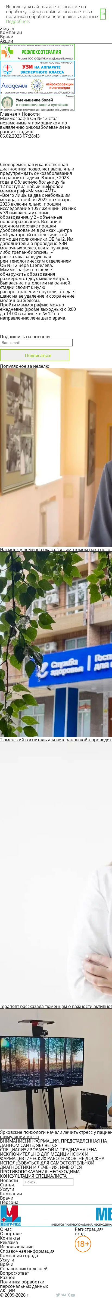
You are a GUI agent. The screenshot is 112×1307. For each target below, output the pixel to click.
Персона (9, 1202)
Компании (11, 32)
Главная (8, 114)
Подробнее (17, 21)
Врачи (6, 37)
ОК (103, 14)
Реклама (9, 1242)
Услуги (7, 1189)
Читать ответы (98, 155)
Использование (16, 1247)
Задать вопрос (98, 141)
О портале (11, 1234)
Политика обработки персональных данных (24, 1284)
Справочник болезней (24, 1269)
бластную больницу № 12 (32, 184)
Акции (6, 41)
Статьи (7, 1185)
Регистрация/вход (89, 1231)
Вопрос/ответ (14, 1273)
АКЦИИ (7, 1291)
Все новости (18, 329)
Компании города (19, 1255)
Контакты (10, 1238)
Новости (31, 114)
